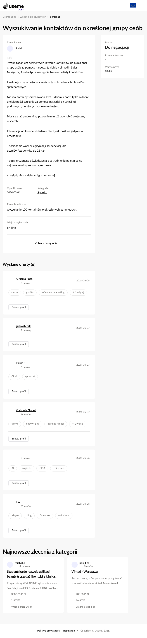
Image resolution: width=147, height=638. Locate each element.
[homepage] (11, 5)
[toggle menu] (141, 5)
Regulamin (69, 631)
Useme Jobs (9, 17)
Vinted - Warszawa (85, 571)
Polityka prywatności (48, 631)
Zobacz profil (19, 307)
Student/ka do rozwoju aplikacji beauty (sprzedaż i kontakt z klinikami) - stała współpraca (33, 574)
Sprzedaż (55, 17)
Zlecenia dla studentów (33, 17)
